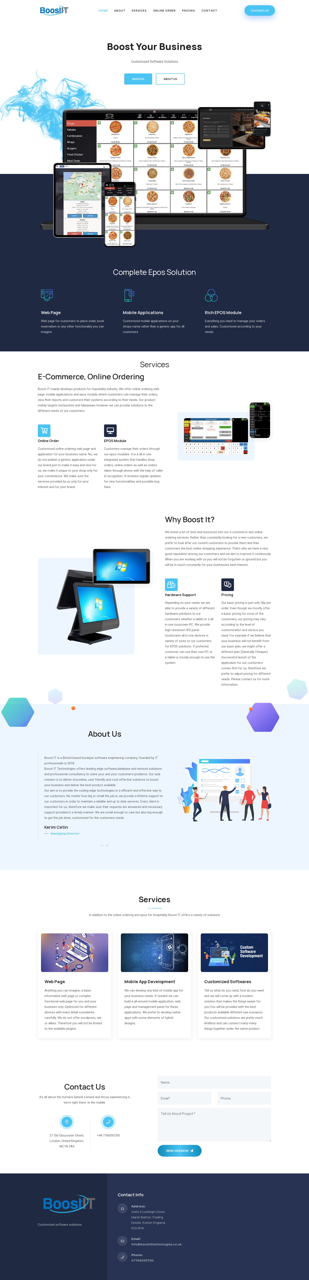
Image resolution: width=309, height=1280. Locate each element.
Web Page (55, 981)
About (119, 10)
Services (139, 10)
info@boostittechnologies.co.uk (156, 1244)
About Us (170, 79)
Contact (209, 10)
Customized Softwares (227, 981)
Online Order (164, 10)
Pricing (188, 10)
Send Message (177, 1151)
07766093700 (142, 1260)
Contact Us (260, 10)
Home (103, 10)
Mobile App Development (149, 981)
